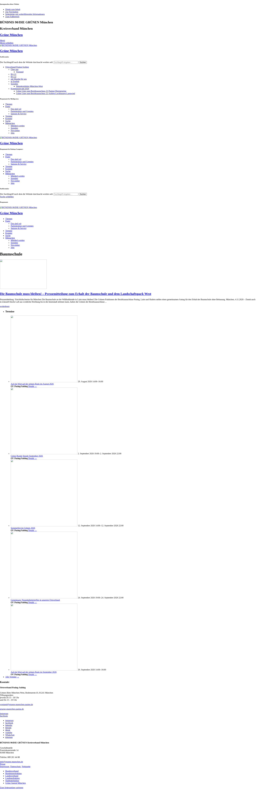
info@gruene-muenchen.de (11, 762)
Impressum (4, 766)
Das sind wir (16, 109)
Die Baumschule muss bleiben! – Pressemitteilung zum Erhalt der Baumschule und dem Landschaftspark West (75, 294)
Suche (8, 121)
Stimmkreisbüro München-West (29, 86)
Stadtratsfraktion (12, 781)
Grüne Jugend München (15, 783)
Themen (8, 104)
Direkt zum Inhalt (12, 9)
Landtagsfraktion (12, 778)
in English (15, 81)
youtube (8, 732)
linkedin (8, 725)
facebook (4, 716)
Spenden (14, 84)
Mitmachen (10, 123)
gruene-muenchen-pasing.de (12, 709)
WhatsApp (9, 735)
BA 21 (13, 74)
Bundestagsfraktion (13, 773)
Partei (7, 106)
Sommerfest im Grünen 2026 (23, 528)
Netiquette (26, 766)
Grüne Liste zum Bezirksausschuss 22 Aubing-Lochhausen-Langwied (45, 93)
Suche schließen (7, 197)
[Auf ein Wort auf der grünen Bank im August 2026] (44, 381)
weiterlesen (4, 306)
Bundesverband (12, 771)
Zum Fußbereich (12, 16)
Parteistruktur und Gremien (22, 111)
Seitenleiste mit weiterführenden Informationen (25, 14)
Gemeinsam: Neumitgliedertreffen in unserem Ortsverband (35, 600)
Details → (32, 386)
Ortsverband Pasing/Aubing (17, 67)
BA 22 (13, 77)
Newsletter (15, 130)
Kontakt (8, 118)
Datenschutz (15, 766)
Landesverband (11, 776)
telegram (9, 737)
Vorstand (19, 72)
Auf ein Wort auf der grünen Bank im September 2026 (34, 672)
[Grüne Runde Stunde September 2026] (44, 453)
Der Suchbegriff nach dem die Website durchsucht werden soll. (26, 62)
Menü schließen (6, 43)
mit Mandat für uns (19, 79)
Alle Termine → (12, 677)
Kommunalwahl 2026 (20, 89)
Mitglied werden (18, 126)
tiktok (7, 730)
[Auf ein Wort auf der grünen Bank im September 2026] (44, 670)
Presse (2, 764)
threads (8, 728)
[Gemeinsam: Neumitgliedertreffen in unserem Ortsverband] (44, 597)
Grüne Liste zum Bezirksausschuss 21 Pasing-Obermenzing (41, 91)
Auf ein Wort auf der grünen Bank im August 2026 (32, 384)
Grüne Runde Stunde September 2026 (27, 456)
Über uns (14, 69)
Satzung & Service (18, 114)
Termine (8, 116)
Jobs (12, 133)
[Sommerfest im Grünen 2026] (44, 525)
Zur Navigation (11, 12)
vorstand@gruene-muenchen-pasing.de (16, 704)
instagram (4, 713)
